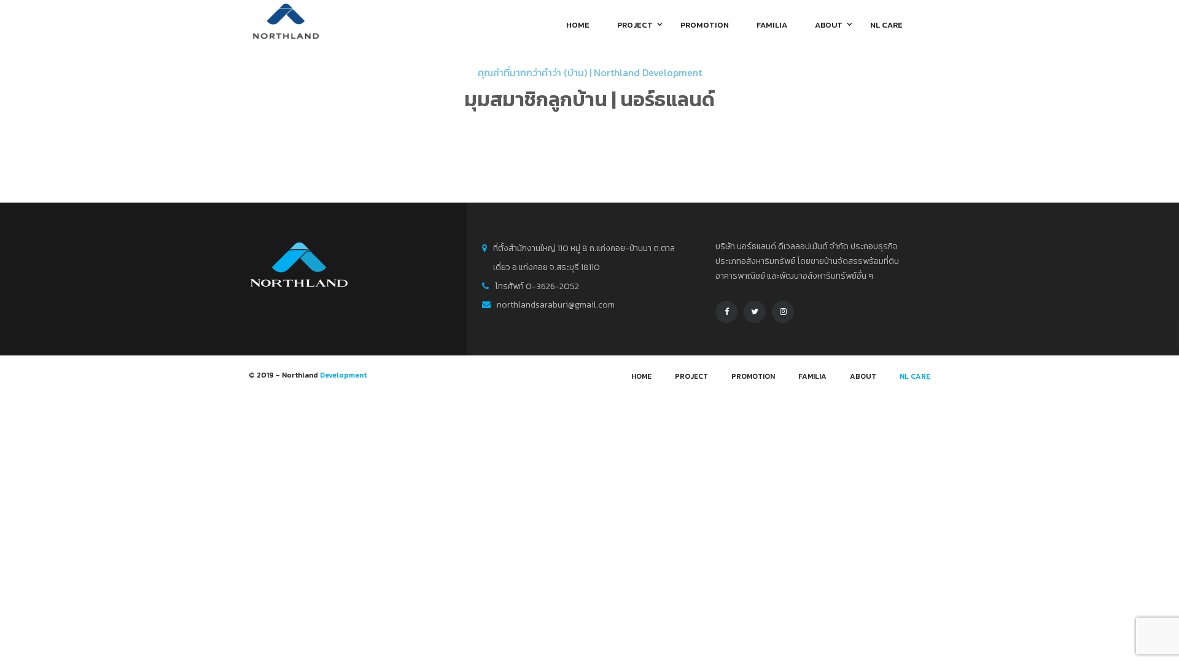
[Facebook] (726, 312)
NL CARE (915, 376)
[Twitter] (755, 312)
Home (641, 376)
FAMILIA (812, 376)
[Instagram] (783, 312)
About (863, 376)
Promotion (753, 376)
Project (691, 376)
